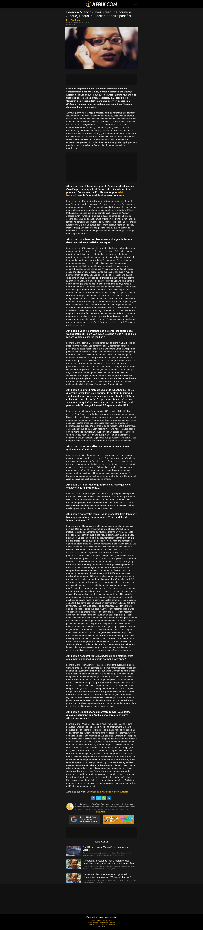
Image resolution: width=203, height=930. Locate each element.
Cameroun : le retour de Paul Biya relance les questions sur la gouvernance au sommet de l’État (108, 862)
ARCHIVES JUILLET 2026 (95, 924)
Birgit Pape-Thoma (73, 20)
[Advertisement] (101, 79)
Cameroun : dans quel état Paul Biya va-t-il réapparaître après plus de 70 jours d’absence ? (107, 875)
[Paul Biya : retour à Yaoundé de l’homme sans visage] (73, 851)
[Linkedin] (109, 798)
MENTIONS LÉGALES (108, 922)
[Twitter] (98, 798)
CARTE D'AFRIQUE (96, 920)
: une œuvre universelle (107, 792)
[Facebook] (93, 798)
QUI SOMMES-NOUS (94, 922)
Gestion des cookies (109, 924)
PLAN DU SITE (107, 920)
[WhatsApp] (104, 798)
